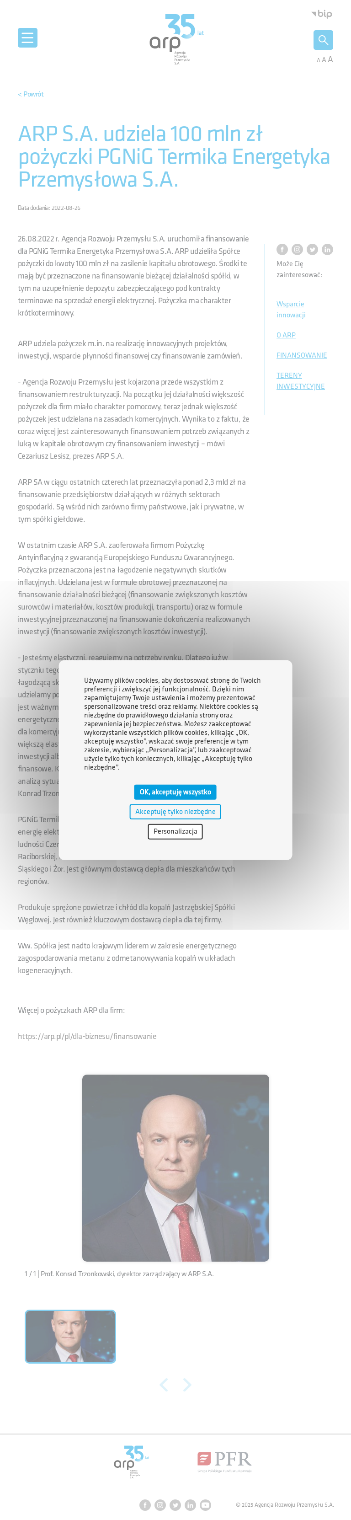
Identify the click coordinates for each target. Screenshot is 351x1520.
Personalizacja (175, 831)
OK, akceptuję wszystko (175, 792)
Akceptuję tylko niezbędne (175, 812)
